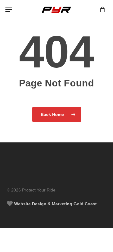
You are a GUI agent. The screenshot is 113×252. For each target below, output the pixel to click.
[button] (8, 10)
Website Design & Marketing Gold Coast (55, 203)
